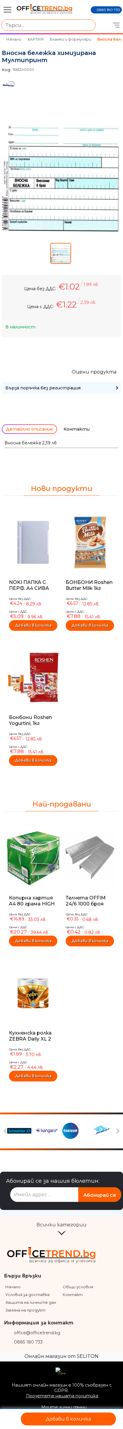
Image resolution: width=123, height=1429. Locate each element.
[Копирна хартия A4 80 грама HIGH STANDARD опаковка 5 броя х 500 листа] (33, 857)
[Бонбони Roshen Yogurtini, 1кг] (33, 677)
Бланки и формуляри (70, 39)
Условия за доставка (27, 1294)
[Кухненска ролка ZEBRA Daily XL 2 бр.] (33, 993)
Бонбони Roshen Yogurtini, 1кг (30, 720)
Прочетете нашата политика (62, 1396)
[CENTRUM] (75, 1131)
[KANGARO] (48, 1131)
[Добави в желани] (11, 1419)
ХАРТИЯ (35, 39)
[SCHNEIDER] (20, 1131)
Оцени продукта (94, 372)
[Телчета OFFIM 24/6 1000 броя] (89, 857)
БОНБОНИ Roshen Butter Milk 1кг (89, 585)
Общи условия (78, 1286)
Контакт (73, 1294)
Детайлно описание (29, 429)
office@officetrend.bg (37, 1332)
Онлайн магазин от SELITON (61, 1356)
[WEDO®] (103, 1131)
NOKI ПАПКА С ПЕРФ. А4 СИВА (29, 585)
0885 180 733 (108, 9)
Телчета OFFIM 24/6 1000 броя (86, 901)
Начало (13, 39)
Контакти (77, 429)
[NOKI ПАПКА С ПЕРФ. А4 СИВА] (33, 542)
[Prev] (6, 1131)
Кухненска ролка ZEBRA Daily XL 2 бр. (30, 1039)
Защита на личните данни (33, 1302)
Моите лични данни (64, 1407)
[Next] (117, 1131)
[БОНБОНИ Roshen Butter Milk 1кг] (89, 542)
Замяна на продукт (25, 1310)
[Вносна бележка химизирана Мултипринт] (61, 232)
